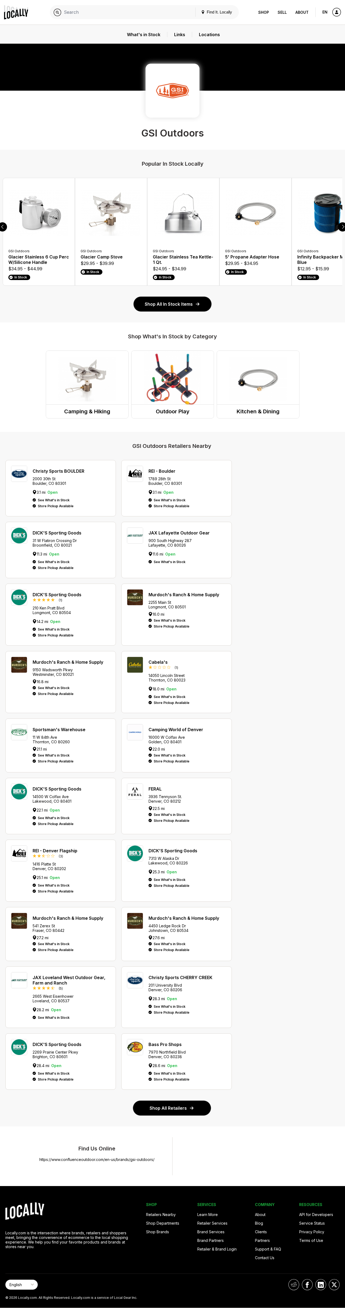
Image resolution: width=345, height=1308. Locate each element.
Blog (259, 1223)
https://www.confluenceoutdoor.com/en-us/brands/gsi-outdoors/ (96, 1159)
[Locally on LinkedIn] (320, 1284)
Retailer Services (212, 1223)
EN (324, 12)
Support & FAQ (268, 1249)
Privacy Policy (311, 1231)
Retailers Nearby (161, 1214)
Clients (261, 1231)
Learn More (207, 1214)
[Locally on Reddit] (293, 1284)
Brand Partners (210, 1240)
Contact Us (264, 1257)
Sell (282, 12)
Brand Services (211, 1231)
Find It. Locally (219, 12)
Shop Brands (157, 1231)
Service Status (312, 1223)
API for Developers (316, 1214)
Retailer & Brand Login (217, 1249)
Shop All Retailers (168, 1108)
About (302, 12)
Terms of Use (311, 1240)
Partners (262, 1240)
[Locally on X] (334, 1284)
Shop (263, 12)
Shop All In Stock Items (169, 304)
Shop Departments (162, 1223)
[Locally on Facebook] (307, 1284)
